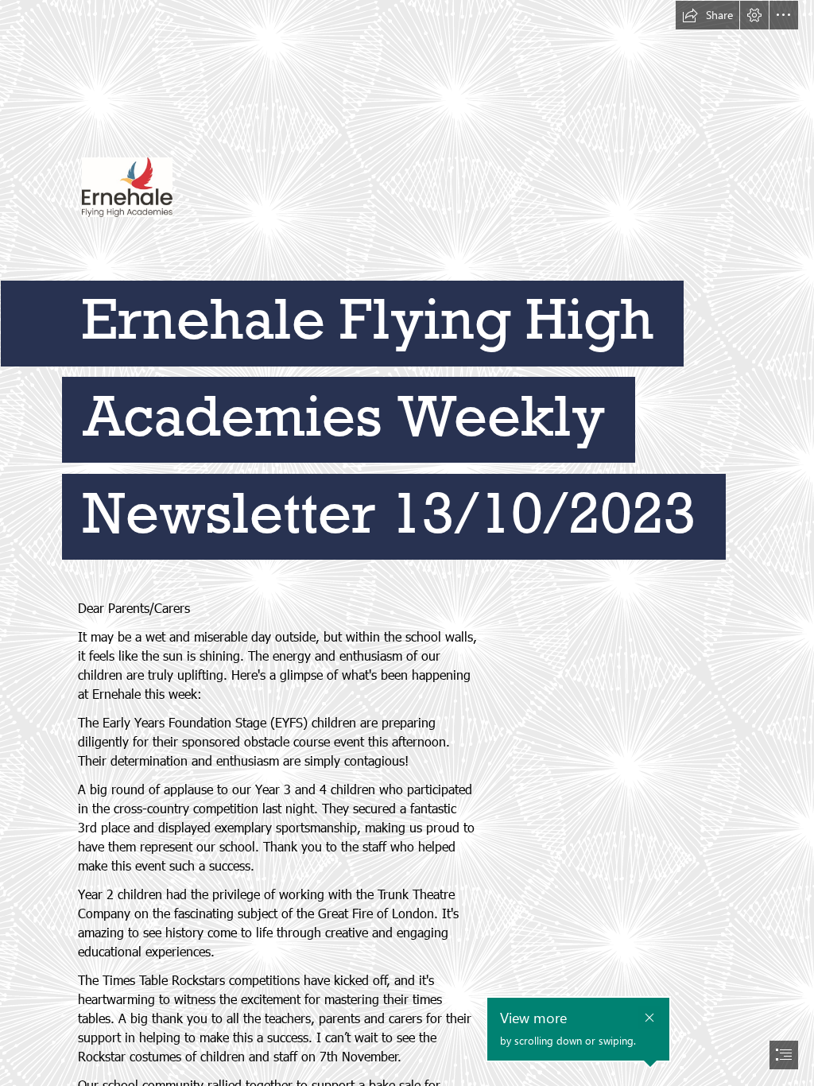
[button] (707, 15)
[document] (407, 543)
